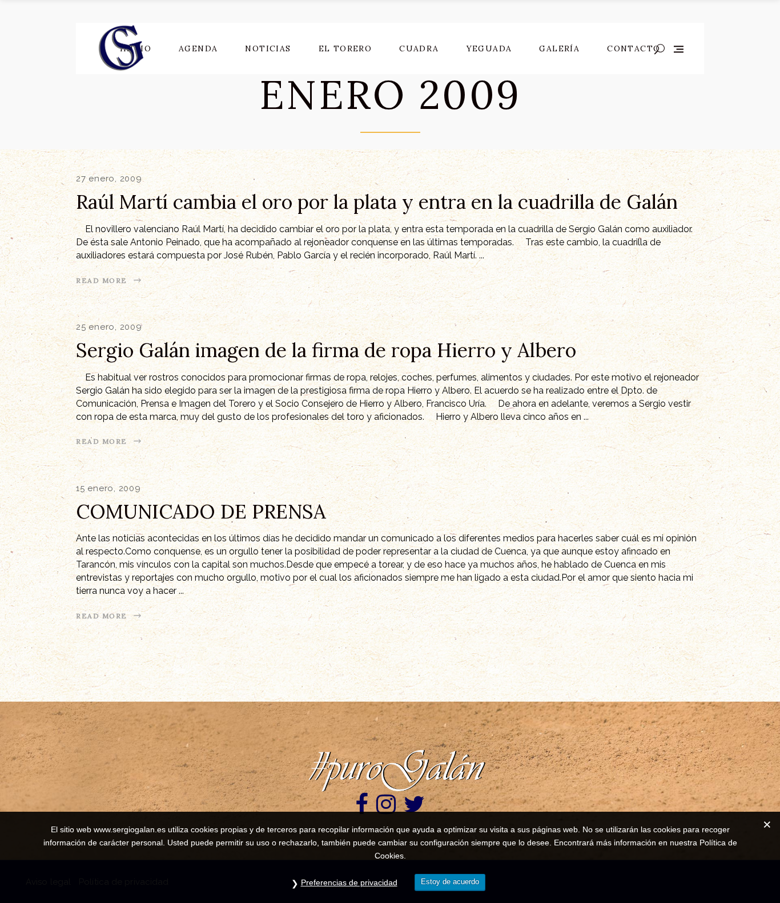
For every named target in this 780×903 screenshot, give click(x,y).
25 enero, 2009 (109, 327)
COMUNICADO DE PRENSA (201, 511)
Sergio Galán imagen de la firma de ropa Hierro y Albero (326, 350)
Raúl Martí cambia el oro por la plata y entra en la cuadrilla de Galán (377, 201)
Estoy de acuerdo (450, 881)
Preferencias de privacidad (349, 882)
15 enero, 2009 (108, 488)
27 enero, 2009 (109, 178)
